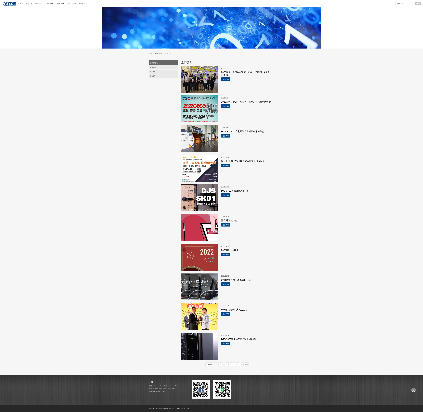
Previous (210, 364)
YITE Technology (10, 3)
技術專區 (60, 3)
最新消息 (153, 67)
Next (247, 364)
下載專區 (49, 3)
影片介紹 (153, 72)
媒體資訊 (71, 3)
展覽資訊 (153, 76)
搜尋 (418, 3)
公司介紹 (29, 3)
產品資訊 (38, 3)
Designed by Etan (183, 408)
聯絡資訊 (82, 3)
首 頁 (21, 3)
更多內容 (226, 79)
